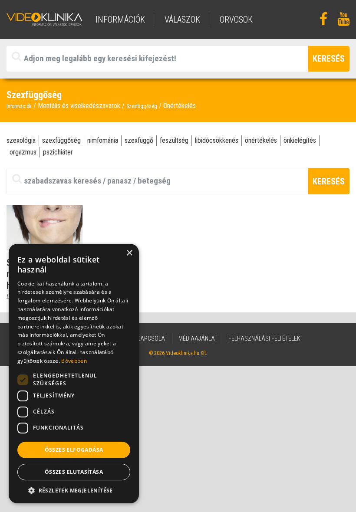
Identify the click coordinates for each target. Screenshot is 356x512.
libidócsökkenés (216, 140)
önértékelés (261, 140)
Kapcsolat (152, 338)
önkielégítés (299, 140)
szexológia (21, 140)
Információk (19, 106)
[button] (73, 490)
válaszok (182, 19)
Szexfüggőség (141, 106)
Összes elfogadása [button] (74, 449)
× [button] (129, 253)
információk (120, 19)
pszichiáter (58, 152)
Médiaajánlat (198, 338)
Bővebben (73, 360)
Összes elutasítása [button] (74, 472)
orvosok (236, 19)
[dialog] (74, 373)
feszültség (174, 140)
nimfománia (102, 140)
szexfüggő (139, 140)
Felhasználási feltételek (264, 338)
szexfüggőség (61, 140)
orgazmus (23, 152)
